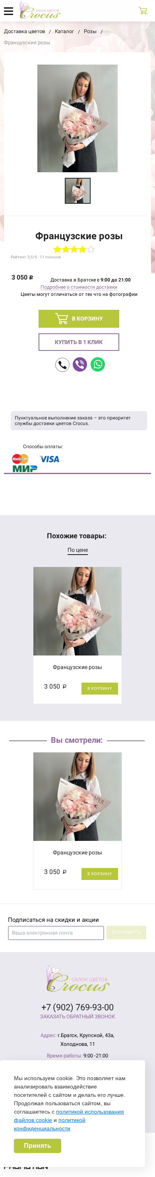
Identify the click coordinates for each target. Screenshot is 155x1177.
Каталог (64, 31)
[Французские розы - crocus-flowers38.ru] (78, 191)
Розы (90, 31)
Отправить (126, 932)
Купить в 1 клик (79, 342)
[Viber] (80, 364)
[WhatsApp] (98, 364)
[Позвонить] (62, 364)
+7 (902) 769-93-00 (77, 1007)
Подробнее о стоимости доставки (79, 287)
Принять (37, 1145)
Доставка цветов (24, 31)
